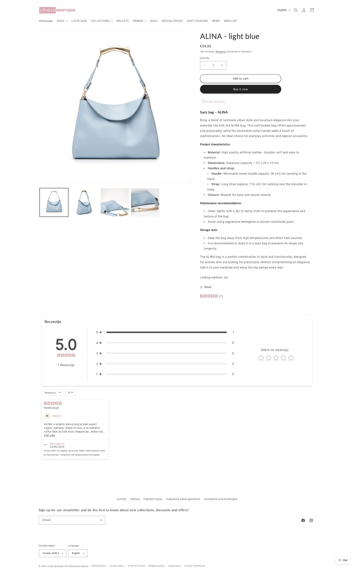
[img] (209, 296)
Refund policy (99, 566)
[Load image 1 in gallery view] (54, 202)
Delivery (135, 499)
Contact (122, 499)
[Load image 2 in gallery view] (84, 202)
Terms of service (136, 566)
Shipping (220, 51)
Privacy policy (117, 566)
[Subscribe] (101, 520)
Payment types (153, 499)
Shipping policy (156, 566)
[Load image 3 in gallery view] (114, 202)
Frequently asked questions (183, 499)
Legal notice (174, 566)
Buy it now (240, 89)
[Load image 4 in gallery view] (145, 202)
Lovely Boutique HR (57, 566)
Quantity (204, 58)
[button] (62, 21)
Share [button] (207, 286)
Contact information (195, 566)
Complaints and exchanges (220, 499)
